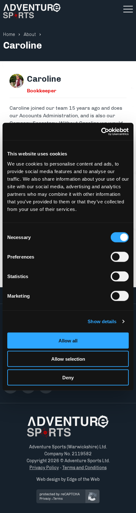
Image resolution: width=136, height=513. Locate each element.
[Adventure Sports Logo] (68, 426)
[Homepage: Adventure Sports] (32, 11)
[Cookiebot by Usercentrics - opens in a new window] (101, 131)
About (30, 34)
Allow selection (68, 359)
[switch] (120, 257)
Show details (102, 321)
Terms (58, 498)
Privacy (45, 498)
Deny (68, 377)
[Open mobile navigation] (128, 9)
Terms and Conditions (84, 467)
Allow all (68, 340)
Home (9, 34)
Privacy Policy (44, 467)
